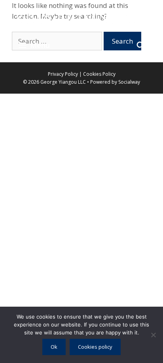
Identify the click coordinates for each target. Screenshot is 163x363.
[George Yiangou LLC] (81, 16)
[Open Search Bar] (140, 45)
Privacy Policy (63, 74)
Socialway (129, 82)
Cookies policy (95, 346)
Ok (54, 346)
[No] (153, 335)
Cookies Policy (99, 74)
